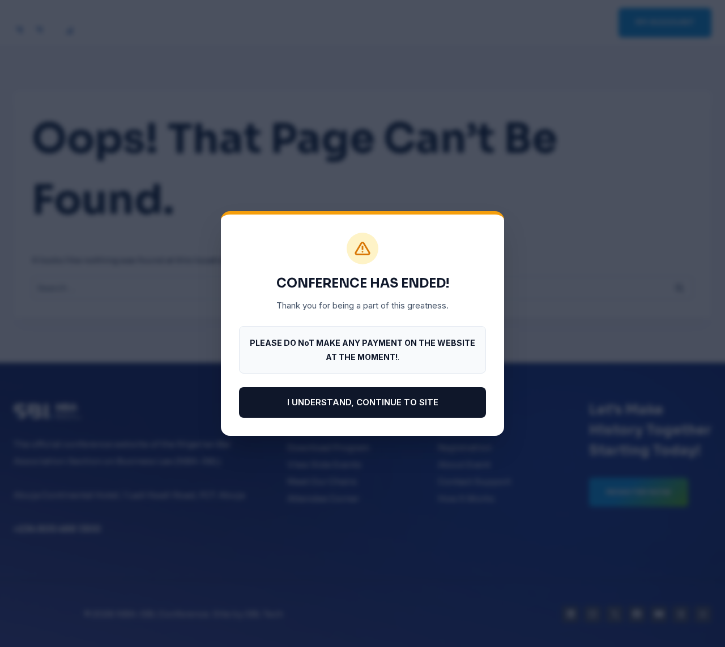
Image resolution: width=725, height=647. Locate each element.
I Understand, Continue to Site (362, 402)
